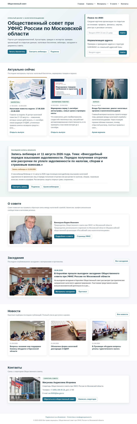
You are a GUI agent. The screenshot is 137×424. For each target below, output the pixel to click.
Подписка (55, 52)
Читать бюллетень (17, 52)
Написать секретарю (87, 399)
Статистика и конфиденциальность (79, 417)
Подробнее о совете (64, 236)
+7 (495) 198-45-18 (57, 390)
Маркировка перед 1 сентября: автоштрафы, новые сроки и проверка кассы (68, 110)
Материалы (101, 4)
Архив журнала (98, 132)
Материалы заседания (65, 292)
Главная (81, 4)
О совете (113, 4)
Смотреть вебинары (38, 52)
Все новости (122, 314)
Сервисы (89, 4)
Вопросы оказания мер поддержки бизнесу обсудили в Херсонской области (25, 348)
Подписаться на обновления (55, 417)
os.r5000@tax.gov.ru (56, 393)
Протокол (83, 292)
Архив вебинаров (51, 187)
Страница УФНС (84, 236)
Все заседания (121, 261)
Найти (122, 33)
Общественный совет (17, 4)
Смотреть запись (20, 187)
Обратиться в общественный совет (59, 399)
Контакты (124, 4)
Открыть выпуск (17, 132)
